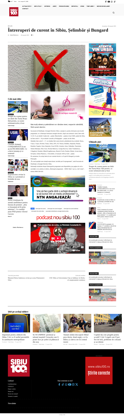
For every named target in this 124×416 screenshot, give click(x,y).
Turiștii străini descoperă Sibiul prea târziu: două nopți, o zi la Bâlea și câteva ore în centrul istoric (76, 338)
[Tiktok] (114, 1)
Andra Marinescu (14, 35)
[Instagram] (73, 384)
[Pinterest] (110, 38)
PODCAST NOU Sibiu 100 (58, 218)
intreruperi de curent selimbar (71, 208)
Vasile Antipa (11, 125)
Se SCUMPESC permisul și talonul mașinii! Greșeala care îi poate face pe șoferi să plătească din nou (46, 338)
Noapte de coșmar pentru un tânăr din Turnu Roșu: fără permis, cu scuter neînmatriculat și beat (17, 119)
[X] (106, 38)
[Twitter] (76, 384)
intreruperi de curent (41, 208)
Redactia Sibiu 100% (73, 344)
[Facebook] (105, 1)
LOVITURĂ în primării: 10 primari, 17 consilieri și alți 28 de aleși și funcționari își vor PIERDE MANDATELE (106, 226)
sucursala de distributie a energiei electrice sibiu (57, 211)
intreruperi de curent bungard (54, 208)
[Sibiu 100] (13, 11)
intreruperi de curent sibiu (37, 211)
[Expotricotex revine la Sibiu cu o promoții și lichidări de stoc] (18, 165)
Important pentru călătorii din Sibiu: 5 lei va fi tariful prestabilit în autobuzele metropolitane (15, 337)
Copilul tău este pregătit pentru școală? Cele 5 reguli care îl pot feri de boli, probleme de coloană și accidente (107, 338)
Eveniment (10, 114)
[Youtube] (108, 1)
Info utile (10, 26)
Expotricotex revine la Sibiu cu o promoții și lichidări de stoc (16, 176)
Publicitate (10, 181)
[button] (113, 12)
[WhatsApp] (114, 38)
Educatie (96, 344)
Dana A (10, 216)
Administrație (100, 222)
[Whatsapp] (111, 1)
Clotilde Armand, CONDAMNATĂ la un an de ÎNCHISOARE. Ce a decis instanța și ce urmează (17, 149)
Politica (10, 198)
